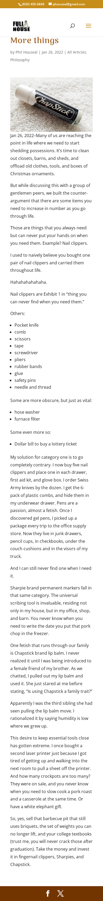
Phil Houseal (27, 52)
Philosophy (20, 59)
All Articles (76, 52)
